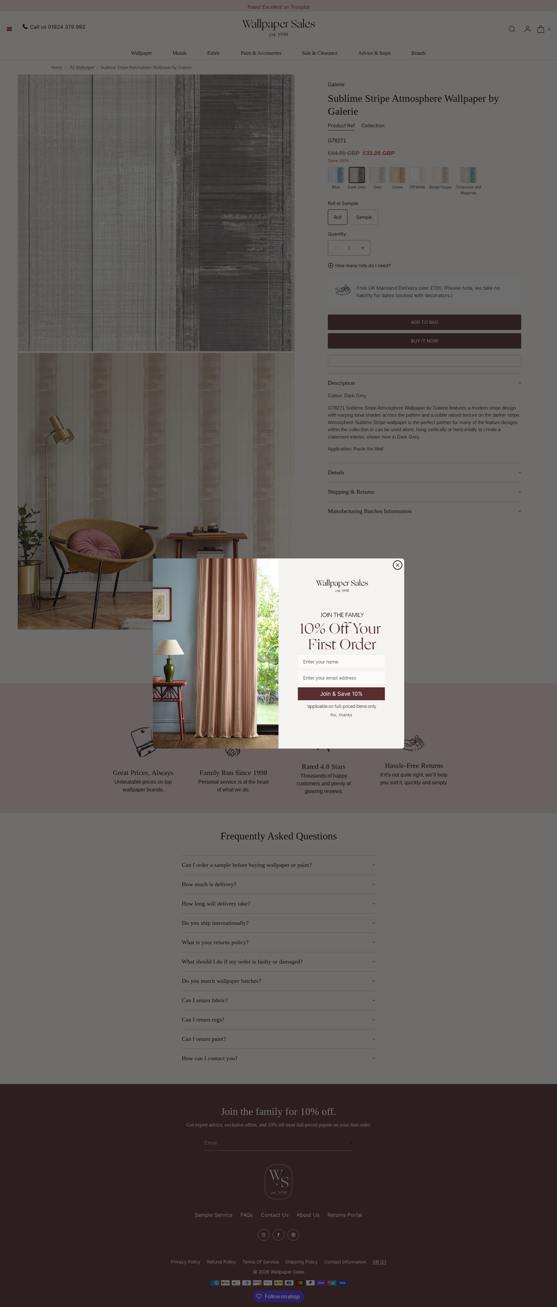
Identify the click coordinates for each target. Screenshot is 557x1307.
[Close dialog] (398, 565)
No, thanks (341, 714)
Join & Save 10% (341, 694)
